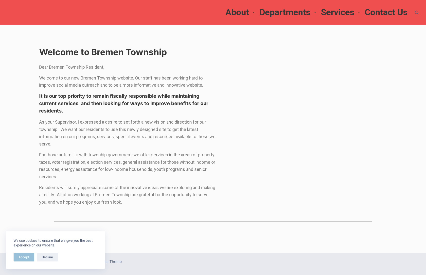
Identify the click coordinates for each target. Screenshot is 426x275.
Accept (23, 257)
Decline (47, 257)
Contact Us (386, 12)
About (237, 12)
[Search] (417, 12)
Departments (285, 12)
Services (337, 12)
